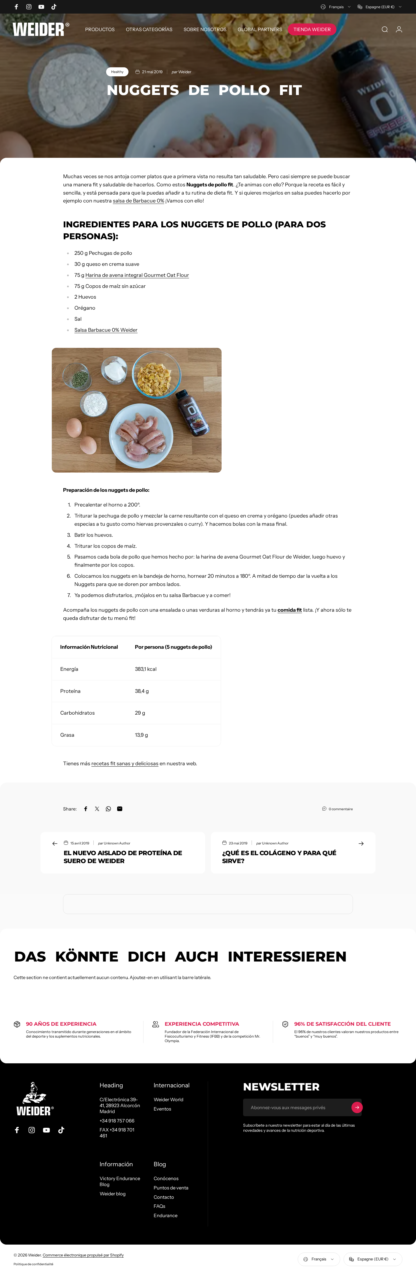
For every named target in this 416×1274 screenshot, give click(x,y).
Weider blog (113, 1194)
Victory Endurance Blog (120, 1181)
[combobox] (336, 7)
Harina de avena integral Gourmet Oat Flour (137, 275)
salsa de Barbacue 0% (138, 201)
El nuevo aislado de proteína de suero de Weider (123, 857)
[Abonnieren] (357, 1107)
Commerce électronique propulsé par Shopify (83, 1255)
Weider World (168, 1099)
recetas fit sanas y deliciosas (124, 763)
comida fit (290, 610)
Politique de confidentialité (33, 1264)
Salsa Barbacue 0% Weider (106, 330)
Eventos (162, 1109)
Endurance (165, 1215)
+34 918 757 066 (117, 1121)
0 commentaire (341, 809)
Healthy (117, 72)
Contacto (164, 1197)
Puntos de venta (171, 1188)
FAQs (159, 1206)
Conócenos (166, 1178)
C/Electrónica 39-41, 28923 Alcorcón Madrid (120, 1105)
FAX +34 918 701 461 (117, 1133)
